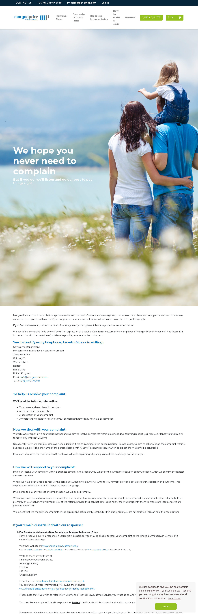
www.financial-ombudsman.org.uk (60, 546)
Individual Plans (61, 18)
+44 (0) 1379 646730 (49, 2)
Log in (105, 2)
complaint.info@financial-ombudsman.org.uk (60, 581)
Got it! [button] (166, 606)
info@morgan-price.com (81, 2)
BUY (173, 17)
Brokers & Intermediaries (99, 18)
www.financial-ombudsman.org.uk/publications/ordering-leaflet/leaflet (57, 588)
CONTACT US (24, 2)
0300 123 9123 (54, 549)
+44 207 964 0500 (97, 549)
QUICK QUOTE (151, 17)
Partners (130, 17)
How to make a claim (116, 17)
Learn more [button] (174, 598)
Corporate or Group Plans (79, 17)
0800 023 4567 (35, 549)
